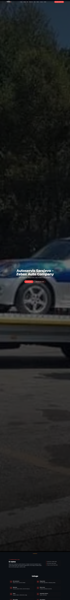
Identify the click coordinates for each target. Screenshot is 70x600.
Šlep (27, 1)
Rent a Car (31, 1)
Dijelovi (38, 1)
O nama (21, 1)
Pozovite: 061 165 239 (59, 1)
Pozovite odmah (29, 281)
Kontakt (45, 1)
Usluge (24, 1)
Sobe (35, 1)
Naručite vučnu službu (40, 281)
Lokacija (41, 1)
